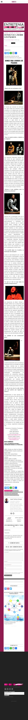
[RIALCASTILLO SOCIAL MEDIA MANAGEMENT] (14, 620)
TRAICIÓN (6, 533)
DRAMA (6, 33)
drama (6, 493)
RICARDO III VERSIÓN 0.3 (9, 520)
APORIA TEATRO (15, 490)
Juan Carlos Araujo (9, 39)
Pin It (6, 45)
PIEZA (12, 495)
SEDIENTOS (7, 530)
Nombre (6, 561)
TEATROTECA (16, 495)
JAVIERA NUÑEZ (10, 493)
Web (5, 567)
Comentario (6, 552)
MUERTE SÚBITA (19, 520)
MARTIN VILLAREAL (8, 495)
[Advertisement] (14, 13)
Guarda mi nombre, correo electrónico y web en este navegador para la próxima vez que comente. (13, 573)
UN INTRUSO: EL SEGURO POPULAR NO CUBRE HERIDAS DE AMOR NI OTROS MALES (13, 537)
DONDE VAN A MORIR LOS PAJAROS (17, 492)
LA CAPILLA (15, 493)
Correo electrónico (7, 564)
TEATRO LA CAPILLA (15, 33)
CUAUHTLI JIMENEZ (8, 492)
